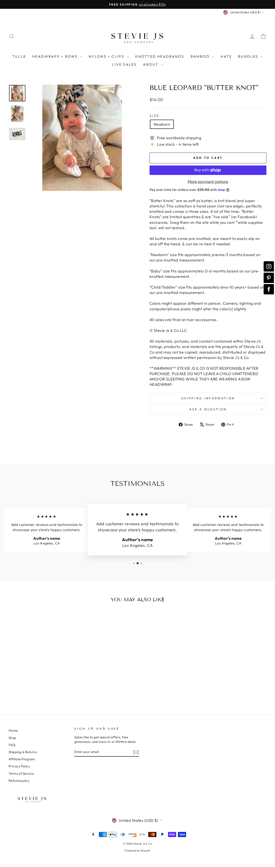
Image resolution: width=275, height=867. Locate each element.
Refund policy (19, 781)
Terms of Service (21, 773)
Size (154, 116)
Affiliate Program (22, 759)
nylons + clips (107, 56)
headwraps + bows (55, 56)
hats (226, 56)
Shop (12, 738)
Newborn (162, 124)
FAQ (12, 745)
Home (13, 730)
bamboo (201, 56)
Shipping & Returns (23, 752)
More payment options (208, 181)
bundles (249, 56)
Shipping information (208, 398)
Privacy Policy (19, 766)
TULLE (19, 56)
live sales (124, 64)
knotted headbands (159, 56)
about (151, 64)
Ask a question (208, 409)
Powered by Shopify (137, 850)
